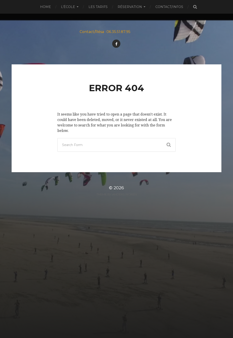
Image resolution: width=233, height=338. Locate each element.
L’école (68, 7)
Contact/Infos (169, 7)
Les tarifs (98, 7)
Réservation (130, 7)
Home (45, 7)
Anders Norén (124, 194)
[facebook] (116, 44)
